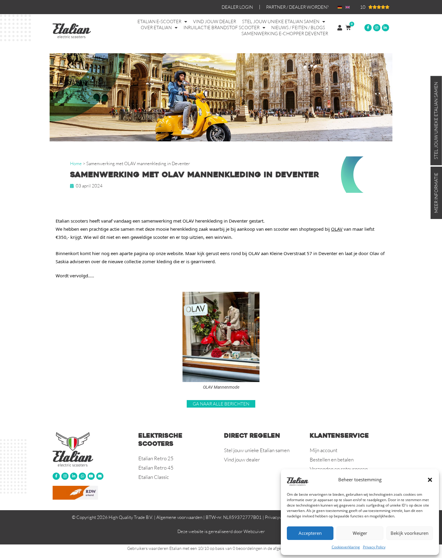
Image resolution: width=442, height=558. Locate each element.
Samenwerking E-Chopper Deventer (284, 33)
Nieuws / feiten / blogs (298, 27)
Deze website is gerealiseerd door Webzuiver (221, 531)
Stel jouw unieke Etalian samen (280, 21)
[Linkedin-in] (385, 27)
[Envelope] (99, 476)
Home (76, 163)
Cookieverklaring (346, 547)
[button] (430, 480)
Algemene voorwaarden (179, 517)
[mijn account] (339, 27)
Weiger (360, 533)
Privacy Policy (374, 547)
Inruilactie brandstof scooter (221, 27)
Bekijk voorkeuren (409, 533)
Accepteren (310, 533)
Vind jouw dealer (214, 21)
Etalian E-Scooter (159, 21)
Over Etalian (156, 27)
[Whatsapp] (82, 476)
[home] (92, 449)
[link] (336, 229)
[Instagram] (376, 27)
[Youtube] (91, 476)
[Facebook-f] (368, 27)
